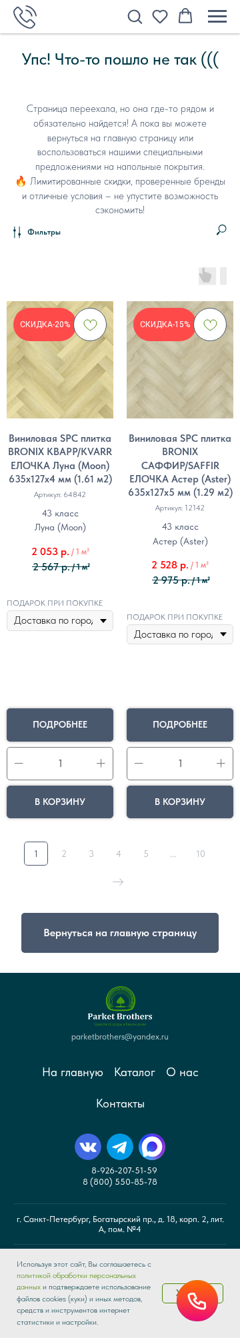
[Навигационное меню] (217, 16)
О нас (182, 1072)
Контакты (120, 1103)
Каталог (134, 1072)
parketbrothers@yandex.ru (120, 1036)
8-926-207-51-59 (124, 1170)
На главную (72, 1072)
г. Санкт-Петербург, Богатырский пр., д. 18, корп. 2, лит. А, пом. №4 (120, 1224)
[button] (135, 16)
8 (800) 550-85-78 (120, 1182)
